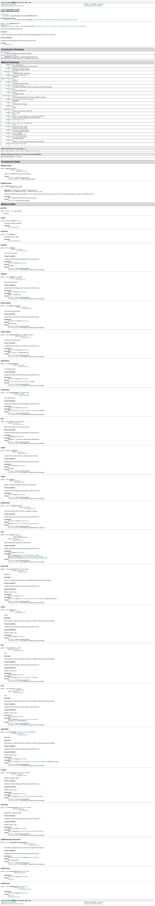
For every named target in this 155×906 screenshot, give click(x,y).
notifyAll (22, 150)
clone (2, 150)
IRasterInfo (5, 95)
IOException (19, 170)
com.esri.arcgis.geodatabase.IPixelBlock (35, 558)
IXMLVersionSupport (58, 19)
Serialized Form (8, 44)
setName (11, 133)
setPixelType (12, 137)
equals (10, 72)
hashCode (11, 102)
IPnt (13, 116)
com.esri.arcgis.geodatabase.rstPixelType (19, 381)
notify (17, 150)
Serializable (74, 19)
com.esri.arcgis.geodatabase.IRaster (31, 556)
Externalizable (67, 19)
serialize (11, 126)
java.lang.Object (5, 14)
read (10, 116)
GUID (16, 75)
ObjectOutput (19, 143)
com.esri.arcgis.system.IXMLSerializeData (30, 796)
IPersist (35, 19)
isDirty (10, 106)
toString (27, 150)
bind (10, 65)
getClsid (11, 78)
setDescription (12, 130)
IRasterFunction (8, 19)
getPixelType (12, 92)
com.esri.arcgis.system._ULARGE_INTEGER (31, 761)
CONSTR (16, 5)
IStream (14, 113)
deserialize (12, 68)
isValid (10, 109)
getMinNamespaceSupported (16, 85)
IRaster (21, 116)
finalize (7, 150)
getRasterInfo (12, 95)
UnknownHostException (22, 171)
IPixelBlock (32, 116)
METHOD (21, 5)
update (11, 140)
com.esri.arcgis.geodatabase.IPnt (28, 555)
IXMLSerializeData (19, 68)
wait (31, 150)
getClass (12, 150)
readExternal (12, 119)
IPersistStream (41, 19)
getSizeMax (12, 99)
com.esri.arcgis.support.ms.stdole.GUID (30, 598)
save (10, 123)
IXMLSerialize (48, 19)
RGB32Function (5, 52)
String (7, 78)
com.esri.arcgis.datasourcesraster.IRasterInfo (27, 523)
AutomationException (22, 250)
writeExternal (12, 143)
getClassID (12, 75)
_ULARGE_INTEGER (21, 99)
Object (8, 25)
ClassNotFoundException (25, 889)
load (10, 113)
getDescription (12, 82)
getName (11, 89)
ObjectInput (19, 119)
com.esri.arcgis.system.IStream (27, 677)
